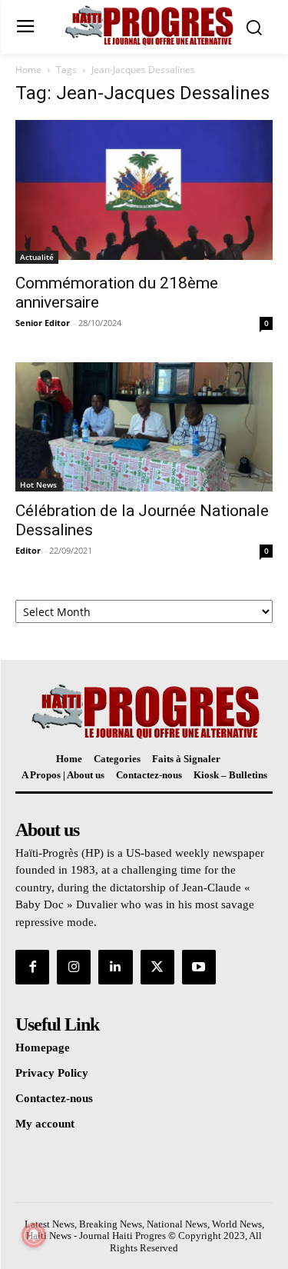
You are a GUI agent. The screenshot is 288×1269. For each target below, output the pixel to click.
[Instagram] (74, 967)
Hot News (38, 484)
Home (28, 69)
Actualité (37, 256)
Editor (28, 550)
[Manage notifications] (34, 1235)
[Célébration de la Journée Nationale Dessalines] (144, 426)
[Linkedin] (115, 967)
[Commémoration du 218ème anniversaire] (144, 192)
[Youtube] (199, 967)
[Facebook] (32, 967)
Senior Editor (42, 322)
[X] (157, 967)
